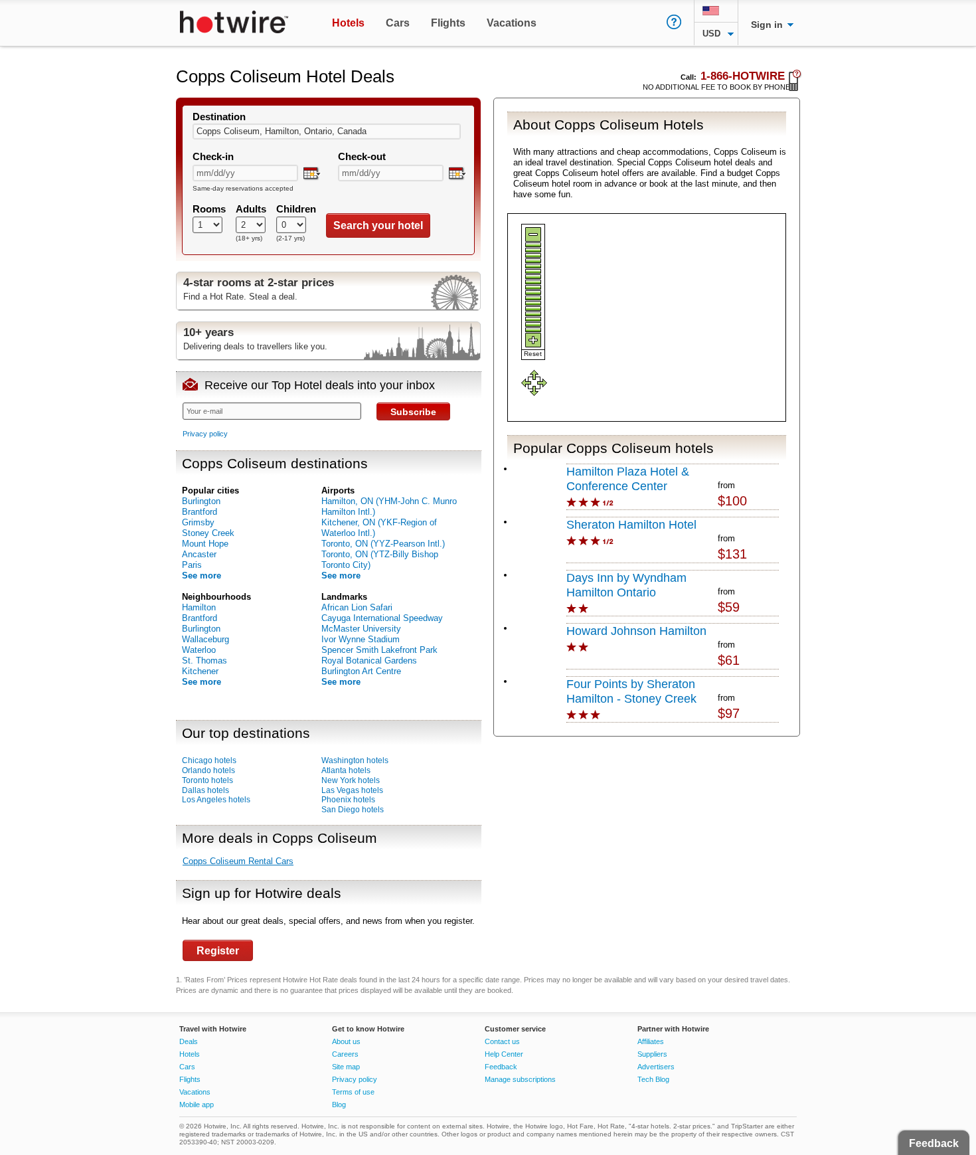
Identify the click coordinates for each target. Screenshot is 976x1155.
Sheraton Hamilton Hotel (631, 524)
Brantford (199, 512)
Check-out (362, 156)
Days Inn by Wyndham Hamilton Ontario (626, 585)
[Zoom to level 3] (533, 255)
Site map (346, 1067)
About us (346, 1041)
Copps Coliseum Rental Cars (238, 861)
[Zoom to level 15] (533, 319)
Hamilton (199, 607)
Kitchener (200, 671)
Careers (345, 1054)
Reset (533, 353)
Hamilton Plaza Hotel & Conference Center (627, 479)
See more (201, 575)
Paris (192, 565)
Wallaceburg (205, 639)
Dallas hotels (205, 790)
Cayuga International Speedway (382, 618)
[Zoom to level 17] (533, 329)
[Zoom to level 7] (533, 276)
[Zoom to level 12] (533, 303)
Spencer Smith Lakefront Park (379, 650)
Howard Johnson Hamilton (636, 631)
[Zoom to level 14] (533, 313)
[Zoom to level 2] (533, 250)
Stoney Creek (208, 533)
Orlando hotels (208, 770)
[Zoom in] (533, 340)
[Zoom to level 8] (533, 282)
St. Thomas (204, 661)
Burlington (201, 501)
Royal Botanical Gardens (369, 661)
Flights (190, 1079)
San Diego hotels (352, 809)
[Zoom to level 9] (533, 287)
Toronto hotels (207, 780)
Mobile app (196, 1105)
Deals (188, 1041)
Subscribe (413, 411)
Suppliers (652, 1054)
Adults (251, 209)
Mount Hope (205, 544)
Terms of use (353, 1092)
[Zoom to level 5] (533, 266)
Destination (219, 117)
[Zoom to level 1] (533, 244)
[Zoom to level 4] (533, 260)
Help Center (504, 1054)
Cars (187, 1067)
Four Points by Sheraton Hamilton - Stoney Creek (631, 691)
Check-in (213, 156)
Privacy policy (205, 434)
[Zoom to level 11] (533, 298)
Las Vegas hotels (352, 790)
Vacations (194, 1092)
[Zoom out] (533, 234)
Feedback (501, 1067)
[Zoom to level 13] (533, 308)
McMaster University (361, 629)
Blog (339, 1105)
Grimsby (198, 522)
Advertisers (656, 1067)
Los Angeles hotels (216, 799)
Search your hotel (378, 225)
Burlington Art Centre (361, 671)
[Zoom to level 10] (533, 292)
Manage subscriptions (520, 1079)
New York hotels (350, 780)
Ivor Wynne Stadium (360, 639)
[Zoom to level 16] (533, 324)
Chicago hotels (209, 760)
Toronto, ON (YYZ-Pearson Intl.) (383, 544)
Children (296, 209)
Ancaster (199, 554)
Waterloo (199, 650)
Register (218, 950)
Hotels (189, 1054)
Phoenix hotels (348, 799)
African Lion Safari (356, 607)
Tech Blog (653, 1079)
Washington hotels (354, 760)
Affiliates (650, 1041)
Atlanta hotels (345, 770)
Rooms (209, 209)
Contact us (502, 1041)
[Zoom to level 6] (533, 271)
